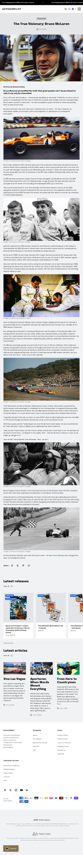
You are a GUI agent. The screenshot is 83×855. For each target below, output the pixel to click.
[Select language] (74, 9)
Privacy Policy (62, 735)
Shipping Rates (9, 769)
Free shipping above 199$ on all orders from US (62, 2)
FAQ (4, 780)
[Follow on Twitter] (10, 790)
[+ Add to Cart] (30, 619)
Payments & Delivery (11, 766)
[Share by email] (29, 565)
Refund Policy (62, 739)
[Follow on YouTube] (21, 790)
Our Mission (37, 739)
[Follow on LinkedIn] (27, 790)
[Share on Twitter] (17, 565)
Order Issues (8, 773)
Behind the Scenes (40, 743)
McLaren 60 (41, 18)
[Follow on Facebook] (4, 790)
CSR (34, 750)
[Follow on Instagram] (15, 790)
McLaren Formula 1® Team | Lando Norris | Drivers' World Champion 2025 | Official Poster (17, 629)
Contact (6, 777)
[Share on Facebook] (12, 565)
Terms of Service (64, 743)
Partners (36, 746)
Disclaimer (61, 750)
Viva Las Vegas (14, 679)
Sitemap (60, 754)
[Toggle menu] (79, 9)
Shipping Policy (63, 746)
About (35, 735)
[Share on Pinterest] (23, 565)
